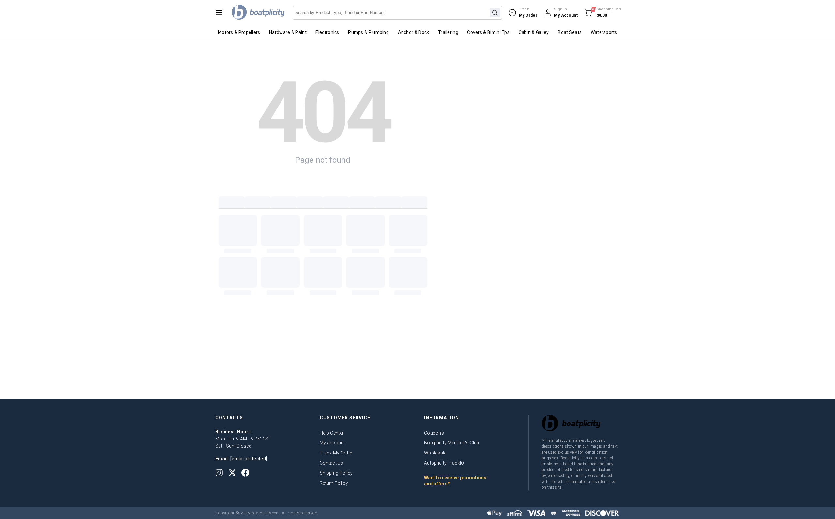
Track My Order (336, 452)
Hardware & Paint (288, 32)
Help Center (332, 433)
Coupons (434, 433)
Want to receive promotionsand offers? (455, 481)
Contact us (331, 463)
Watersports (604, 32)
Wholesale (435, 452)
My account (332, 442)
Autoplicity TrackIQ (444, 463)
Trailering (448, 32)
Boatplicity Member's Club (451, 442)
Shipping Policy (336, 473)
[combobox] (397, 13)
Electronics (327, 32)
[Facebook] (245, 473)
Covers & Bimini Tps (488, 32)
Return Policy (334, 483)
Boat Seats (570, 32)
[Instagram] (219, 473)
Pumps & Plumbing (368, 32)
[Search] (495, 12)
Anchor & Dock (413, 32)
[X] (232, 473)
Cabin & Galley (534, 32)
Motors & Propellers (239, 32)
